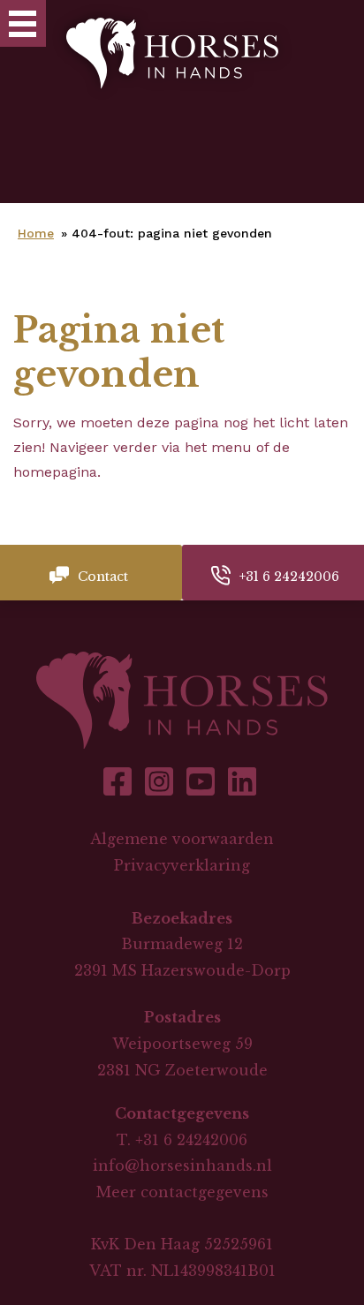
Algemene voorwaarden (182, 839)
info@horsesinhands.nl (182, 1165)
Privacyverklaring (182, 865)
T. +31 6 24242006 (182, 1140)
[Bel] (284, 23)
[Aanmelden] (337, 23)
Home (36, 233)
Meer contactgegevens (182, 1192)
